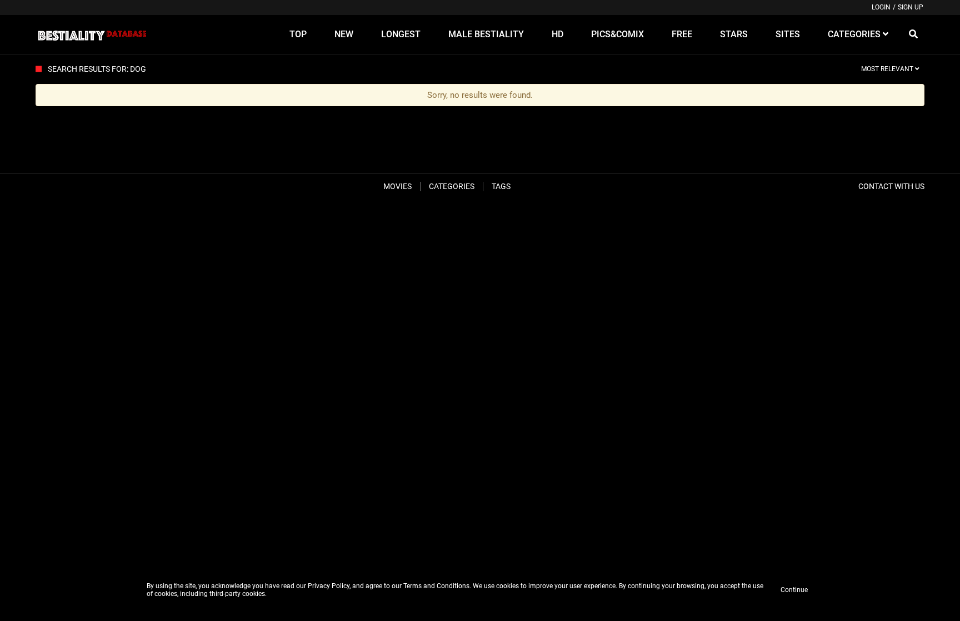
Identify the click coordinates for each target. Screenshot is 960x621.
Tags (501, 186)
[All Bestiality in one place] (92, 34)
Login (881, 7)
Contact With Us (891, 186)
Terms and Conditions (436, 586)
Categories (451, 186)
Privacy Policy (328, 586)
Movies (397, 186)
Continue (794, 590)
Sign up (910, 7)
